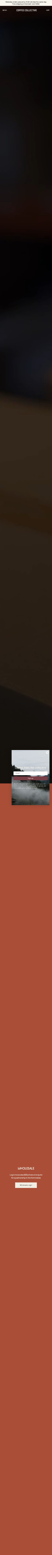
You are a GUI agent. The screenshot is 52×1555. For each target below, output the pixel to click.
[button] (5, 10)
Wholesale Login (26, 1185)
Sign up (30, 778)
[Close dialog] (47, 752)
